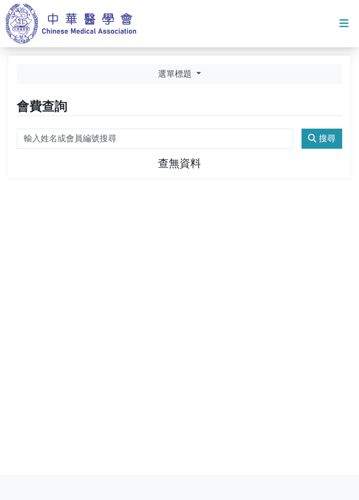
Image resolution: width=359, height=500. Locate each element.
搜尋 (327, 138)
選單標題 (176, 74)
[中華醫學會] (74, 23)
